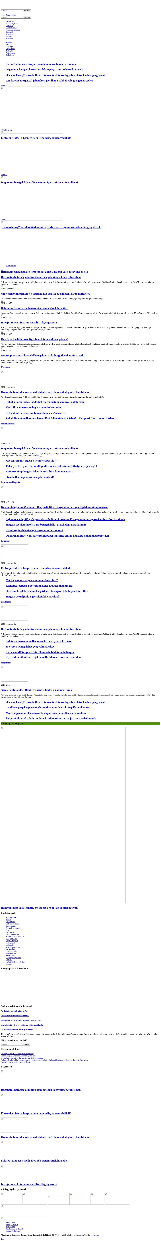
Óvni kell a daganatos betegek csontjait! (30, 477)
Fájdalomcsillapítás (13, 30)
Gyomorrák (10, 932)
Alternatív (9, 38)
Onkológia (10, 47)
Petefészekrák (11, 953)
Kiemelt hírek (11, 266)
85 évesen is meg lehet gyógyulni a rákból (30, 646)
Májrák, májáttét (12, 941)
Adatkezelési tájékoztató (15, 1229)
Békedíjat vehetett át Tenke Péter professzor (17, 1054)
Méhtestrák (10, 945)
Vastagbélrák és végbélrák (15, 962)
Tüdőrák (9, 960)
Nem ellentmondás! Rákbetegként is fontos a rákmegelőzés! (37, 689)
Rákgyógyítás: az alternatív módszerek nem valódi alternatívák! (39, 907)
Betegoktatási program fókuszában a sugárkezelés (36, 412)
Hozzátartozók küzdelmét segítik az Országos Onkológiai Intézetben (47, 591)
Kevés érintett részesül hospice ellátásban (16, 1062)
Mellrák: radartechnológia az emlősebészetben (34, 407)
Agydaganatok (11, 917)
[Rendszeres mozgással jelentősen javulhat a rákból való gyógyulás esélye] (80, 244)
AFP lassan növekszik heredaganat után (17, 1029)
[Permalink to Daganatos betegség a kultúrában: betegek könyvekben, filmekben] (14, 620)
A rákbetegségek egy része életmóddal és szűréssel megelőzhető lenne (47, 707)
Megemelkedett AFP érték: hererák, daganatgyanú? (21, 1020)
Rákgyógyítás (80, 4)
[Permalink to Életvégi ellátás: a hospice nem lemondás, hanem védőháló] (14, 559)
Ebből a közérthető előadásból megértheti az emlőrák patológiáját (45, 401)
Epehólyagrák (11, 926)
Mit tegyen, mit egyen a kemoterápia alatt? (32, 460)
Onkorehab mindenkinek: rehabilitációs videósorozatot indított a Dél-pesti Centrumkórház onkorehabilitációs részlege (44, 1060)
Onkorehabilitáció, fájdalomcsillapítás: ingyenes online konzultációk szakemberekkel (57, 535)
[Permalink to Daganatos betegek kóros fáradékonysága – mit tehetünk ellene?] (7, 440)
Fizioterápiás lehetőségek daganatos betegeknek (34, 530)
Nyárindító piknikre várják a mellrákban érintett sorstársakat (43, 657)
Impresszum (10, 1223)
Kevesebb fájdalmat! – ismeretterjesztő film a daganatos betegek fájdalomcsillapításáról (54, 507)
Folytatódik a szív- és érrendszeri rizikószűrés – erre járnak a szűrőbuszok (51, 718)
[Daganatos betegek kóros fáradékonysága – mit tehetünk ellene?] (80, 155)
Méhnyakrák (10, 943)
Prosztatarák (10, 956)
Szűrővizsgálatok (12, 24)
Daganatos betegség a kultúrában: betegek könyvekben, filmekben (41, 277)
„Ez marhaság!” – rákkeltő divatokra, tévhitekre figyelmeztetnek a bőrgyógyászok (55, 75)
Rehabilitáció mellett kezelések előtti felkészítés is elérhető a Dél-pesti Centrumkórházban (60, 418)
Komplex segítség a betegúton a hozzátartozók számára (39, 585)
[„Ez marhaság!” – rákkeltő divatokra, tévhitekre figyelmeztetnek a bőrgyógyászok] (80, 199)
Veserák (9, 964)
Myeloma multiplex (13, 947)
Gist (7, 930)
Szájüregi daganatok (13, 958)
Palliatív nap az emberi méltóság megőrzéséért (18, 1056)
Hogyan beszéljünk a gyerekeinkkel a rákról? (33, 596)
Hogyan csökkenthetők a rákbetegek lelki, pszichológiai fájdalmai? (46, 524)
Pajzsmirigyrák (11, 951)
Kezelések (9, 26)
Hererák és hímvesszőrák (15, 937)
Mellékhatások (11, 28)
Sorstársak (9, 32)
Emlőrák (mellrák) (12, 924)
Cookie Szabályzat (13, 1231)
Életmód (9, 44)
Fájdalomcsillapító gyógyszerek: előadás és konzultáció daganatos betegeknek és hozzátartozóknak (65, 519)
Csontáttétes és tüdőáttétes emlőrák (15, 1016)
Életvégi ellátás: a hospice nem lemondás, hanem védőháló (41, 64)
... (24, 284)
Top (2, 1239)
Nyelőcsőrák (10, 949)
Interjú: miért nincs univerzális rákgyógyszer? (29, 322)
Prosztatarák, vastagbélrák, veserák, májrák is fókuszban (22, 1058)
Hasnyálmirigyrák (12, 934)
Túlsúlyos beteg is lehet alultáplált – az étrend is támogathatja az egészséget (51, 466)
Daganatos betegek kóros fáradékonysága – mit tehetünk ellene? (44, 69)
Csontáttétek (10, 922)
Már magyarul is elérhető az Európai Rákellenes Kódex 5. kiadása (46, 713)
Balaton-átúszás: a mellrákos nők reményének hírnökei (34, 308)
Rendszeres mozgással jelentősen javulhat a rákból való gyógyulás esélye (49, 80)
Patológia (9, 51)
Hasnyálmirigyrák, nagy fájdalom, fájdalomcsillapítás (22, 1025)
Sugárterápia (10, 49)
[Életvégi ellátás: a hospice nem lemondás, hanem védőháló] (80, 110)
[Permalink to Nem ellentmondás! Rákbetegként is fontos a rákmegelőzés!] (14, 681)
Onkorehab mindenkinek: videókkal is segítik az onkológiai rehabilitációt (45, 293)
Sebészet (9, 42)
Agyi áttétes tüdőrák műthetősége (14, 1011)
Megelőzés (10, 21)
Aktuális (9, 36)
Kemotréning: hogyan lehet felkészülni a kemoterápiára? (40, 471)
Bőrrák (8, 920)
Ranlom (96, 1235)
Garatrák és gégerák (13, 928)
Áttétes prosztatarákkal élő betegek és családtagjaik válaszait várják (42, 355)
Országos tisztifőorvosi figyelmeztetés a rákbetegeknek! (34, 339)
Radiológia (10, 55)
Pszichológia (10, 53)
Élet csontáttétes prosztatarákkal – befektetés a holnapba (40, 652)
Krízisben (9, 34)
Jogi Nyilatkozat (12, 1225)
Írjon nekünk (10, 1227)
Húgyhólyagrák (11, 939)
